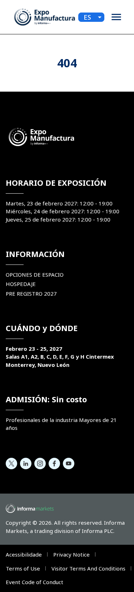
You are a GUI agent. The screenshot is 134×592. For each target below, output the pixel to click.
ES (87, 17)
